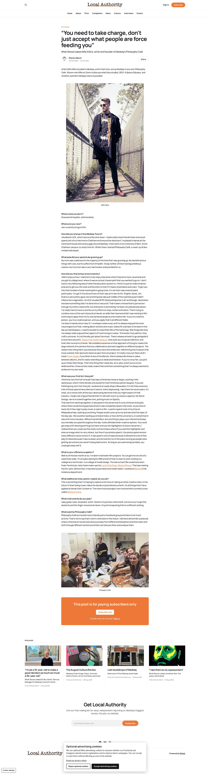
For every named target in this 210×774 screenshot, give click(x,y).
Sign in (166, 5)
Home (69, 13)
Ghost (182, 753)
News (108, 13)
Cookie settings (8, 770)
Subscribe (178, 5)
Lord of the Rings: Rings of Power (116, 465)
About (78, 13)
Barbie (138, 468)
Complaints (97, 13)
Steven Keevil (75, 58)
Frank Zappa (73, 356)
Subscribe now (105, 612)
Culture (117, 13)
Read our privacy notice (76, 761)
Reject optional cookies (78, 766)
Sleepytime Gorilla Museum (94, 339)
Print (86, 13)
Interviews (128, 13)
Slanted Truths (74, 492)
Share (143, 59)
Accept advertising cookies (105, 766)
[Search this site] (26, 5)
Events (140, 13)
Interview (65, 27)
